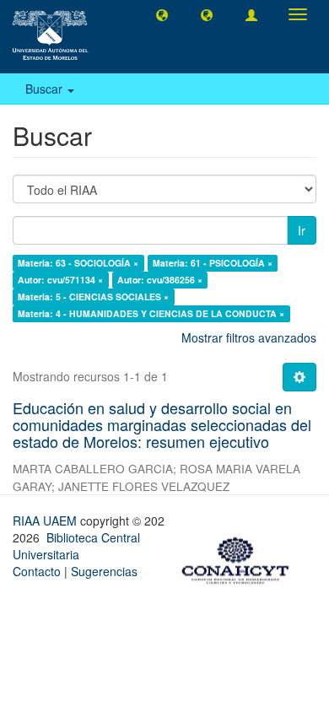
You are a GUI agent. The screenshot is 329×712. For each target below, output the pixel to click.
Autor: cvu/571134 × (60, 279)
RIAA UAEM (46, 520)
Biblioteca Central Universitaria (76, 546)
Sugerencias (104, 571)
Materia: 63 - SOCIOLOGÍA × (78, 262)
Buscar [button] (45, 88)
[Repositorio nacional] (240, 557)
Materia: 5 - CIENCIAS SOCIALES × (93, 296)
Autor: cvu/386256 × (159, 279)
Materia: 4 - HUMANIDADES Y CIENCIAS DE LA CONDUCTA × (151, 313)
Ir (301, 230)
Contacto (37, 571)
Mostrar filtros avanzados (248, 337)
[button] (162, 14)
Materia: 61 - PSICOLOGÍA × (212, 262)
